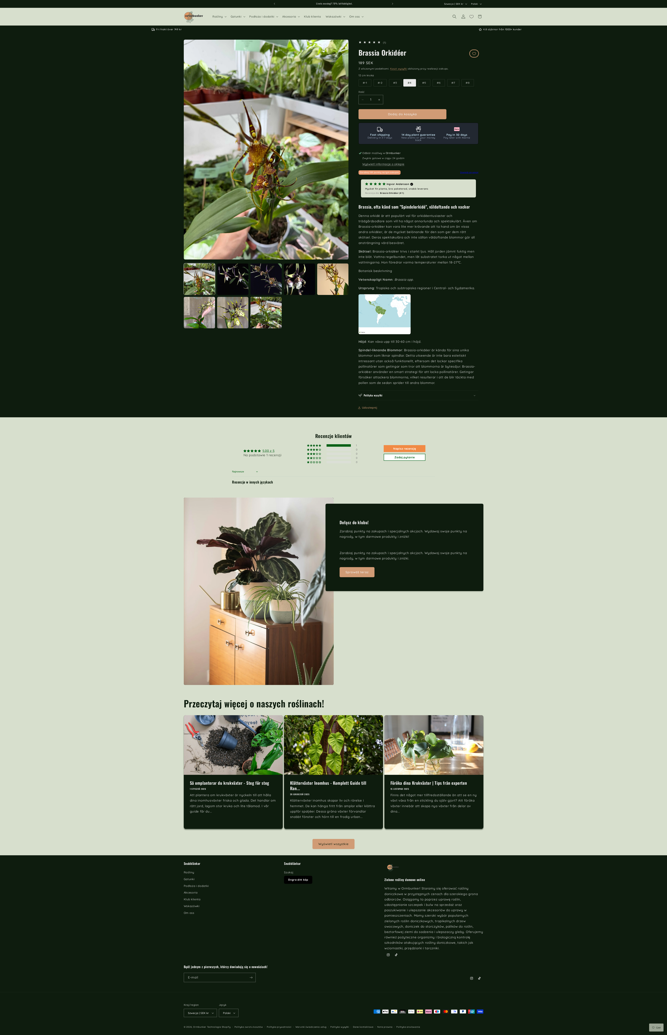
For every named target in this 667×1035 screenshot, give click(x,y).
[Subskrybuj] (251, 977)
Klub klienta (192, 899)
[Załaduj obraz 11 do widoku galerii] (266, 312)
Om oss (189, 913)
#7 (455, 84)
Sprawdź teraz (357, 572)
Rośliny (189, 872)
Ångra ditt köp (298, 879)
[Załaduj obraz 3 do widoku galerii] (266, 279)
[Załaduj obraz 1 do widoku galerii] (199, 279)
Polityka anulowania (408, 1026)
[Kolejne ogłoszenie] (392, 4)
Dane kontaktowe (363, 1026)
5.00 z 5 (268, 451)
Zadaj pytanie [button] (404, 457)
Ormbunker (199, 1026)
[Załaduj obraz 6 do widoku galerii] (333, 279)
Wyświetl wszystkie (333, 844)
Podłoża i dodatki (196, 886)
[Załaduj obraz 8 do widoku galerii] (233, 312)
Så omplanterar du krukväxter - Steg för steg (229, 783)
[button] (219, 17)
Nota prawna (385, 1026)
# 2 (382, 84)
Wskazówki (192, 906)
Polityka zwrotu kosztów (248, 1026)
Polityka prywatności (279, 1026)
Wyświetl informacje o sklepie (383, 164)
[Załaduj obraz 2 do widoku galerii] (233, 279)
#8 (470, 84)
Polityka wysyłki (339, 1026)
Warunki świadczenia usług (311, 1026)
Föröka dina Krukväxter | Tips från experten (428, 783)
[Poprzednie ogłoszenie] (274, 4)
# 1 (367, 84)
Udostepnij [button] (369, 407)
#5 (426, 84)
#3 (397, 84)
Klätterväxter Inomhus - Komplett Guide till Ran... (328, 785)
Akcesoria (191, 892)
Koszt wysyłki (398, 68)
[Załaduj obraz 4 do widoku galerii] (299, 279)
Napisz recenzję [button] (404, 448)
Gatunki (189, 879)
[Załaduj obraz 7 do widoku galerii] (199, 312)
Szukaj (288, 872)
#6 (441, 84)
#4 (409, 83)
